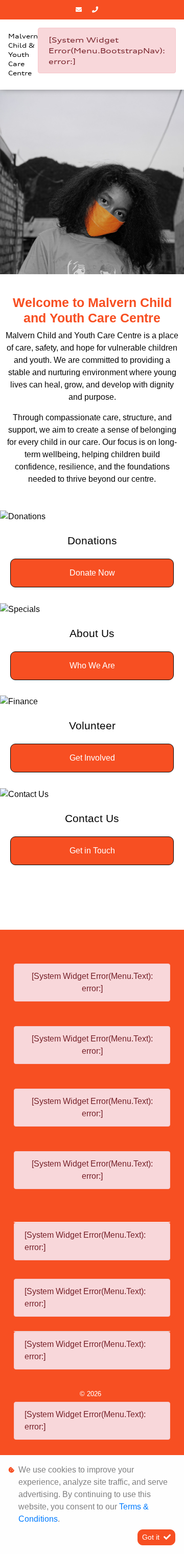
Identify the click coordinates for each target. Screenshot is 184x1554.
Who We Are (92, 665)
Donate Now (92, 572)
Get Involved (92, 757)
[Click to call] (96, 9)
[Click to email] (80, 9)
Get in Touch (92, 850)
